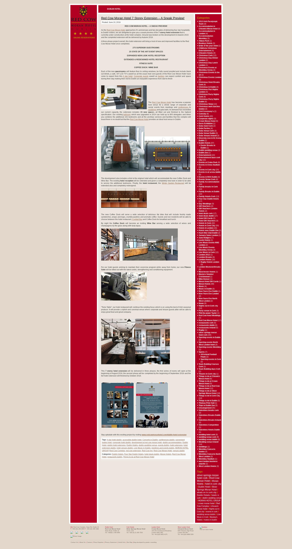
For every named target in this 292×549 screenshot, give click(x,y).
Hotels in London (206, 228)
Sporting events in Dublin (209, 337)
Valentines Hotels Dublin (209, 430)
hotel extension (176, 445)
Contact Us (74, 542)
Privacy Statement (111, 542)
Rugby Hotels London (210, 262)
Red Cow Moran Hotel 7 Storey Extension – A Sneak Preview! (142, 18)
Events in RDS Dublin (208, 177)
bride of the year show (208, 46)
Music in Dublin (205, 289)
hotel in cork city (213, 484)
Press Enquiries (98, 542)
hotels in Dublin (210, 520)
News (201, 303)
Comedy (202, 114)
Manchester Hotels (207, 272)
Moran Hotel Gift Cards (209, 281)
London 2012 (204, 255)
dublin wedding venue (148, 445)
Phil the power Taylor (208, 313)
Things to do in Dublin (208, 401)
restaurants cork (206, 323)
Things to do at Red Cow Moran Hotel (138, 457)
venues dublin (179, 451)
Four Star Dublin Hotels (134, 454)
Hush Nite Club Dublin (208, 233)
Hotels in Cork (205, 223)
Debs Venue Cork (206, 131)
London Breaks (205, 257)
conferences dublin (167, 440)
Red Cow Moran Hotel (116, 30)
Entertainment (205, 155)
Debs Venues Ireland (208, 136)
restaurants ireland (207, 328)
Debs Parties (204, 128)
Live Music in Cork (207, 252)
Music (201, 286)
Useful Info (121, 542)
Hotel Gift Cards (206, 218)
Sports (202, 352)
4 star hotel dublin (114, 440)
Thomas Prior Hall (206, 403)
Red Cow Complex (117, 451)
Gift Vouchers (204, 206)
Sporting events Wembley (210, 347)
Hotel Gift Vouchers (207, 221)
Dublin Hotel (114, 9)
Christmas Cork (206, 55)
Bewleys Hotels (205, 43)
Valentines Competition (209, 425)
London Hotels (205, 260)
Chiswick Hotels (206, 53)
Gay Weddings (205, 204)
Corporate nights (206, 119)
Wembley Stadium (206, 459)
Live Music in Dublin (142, 448)
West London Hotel (184, 527)
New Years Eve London (209, 294)
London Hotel (156, 527)
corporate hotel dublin (122, 442)
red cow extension (133, 451)
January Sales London (208, 235)
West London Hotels (207, 466)
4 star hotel (128, 76)
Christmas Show (206, 104)
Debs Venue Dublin (207, 133)
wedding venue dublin (208, 439)
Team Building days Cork (209, 369)
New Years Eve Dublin (208, 291)
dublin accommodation (172, 442)
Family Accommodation (209, 182)
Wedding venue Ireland (208, 442)
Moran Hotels (165, 454)
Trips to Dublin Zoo (207, 405)
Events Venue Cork (207, 179)
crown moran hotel (206, 503)
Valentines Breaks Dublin (210, 415)
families (161, 76)
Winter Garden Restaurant (173, 183)
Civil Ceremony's (206, 111)
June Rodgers (205, 238)
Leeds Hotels (204, 240)
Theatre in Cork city (207, 374)
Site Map (129, 542)
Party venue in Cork (207, 311)
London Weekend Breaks (210, 267)
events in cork (211, 512)
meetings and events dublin (162, 448)
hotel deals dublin (151, 454)
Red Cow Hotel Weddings (210, 315)
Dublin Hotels (132, 445)
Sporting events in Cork (211, 359)
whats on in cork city (206, 492)
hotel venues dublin (125, 448)
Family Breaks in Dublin (209, 191)
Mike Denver (204, 279)
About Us (82, 542)
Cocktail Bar (137, 219)
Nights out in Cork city (208, 306)
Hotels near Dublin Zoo (208, 230)
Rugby (201, 330)
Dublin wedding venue (208, 150)
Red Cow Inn (147, 451)
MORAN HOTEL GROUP (209, 500)
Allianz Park (204, 41)
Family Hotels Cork (207, 196)
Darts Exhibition (206, 123)
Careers (89, 542)
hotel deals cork (206, 213)
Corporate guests (141, 76)
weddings (152, 110)
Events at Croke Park (208, 162)
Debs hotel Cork (206, 126)
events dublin (163, 445)
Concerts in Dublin (150, 440)
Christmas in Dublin (207, 87)
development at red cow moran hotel (147, 442)
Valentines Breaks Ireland (210, 420)
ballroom (127, 114)
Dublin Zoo (203, 153)
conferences (183, 107)
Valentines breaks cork (209, 410)
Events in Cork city (207, 170)
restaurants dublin (114, 457)
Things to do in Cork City (209, 396)
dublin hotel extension (116, 445)
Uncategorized (205, 408)
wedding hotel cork (207, 435)
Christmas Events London (210, 77)
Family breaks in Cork (208, 187)
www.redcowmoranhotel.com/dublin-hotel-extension (164, 435)
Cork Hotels (204, 116)
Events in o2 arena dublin (210, 172)
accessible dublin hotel (132, 440)
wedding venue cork (207, 437)
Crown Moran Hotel (207, 121)
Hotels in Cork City (207, 226)
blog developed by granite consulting (145, 542)
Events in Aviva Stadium (209, 165)
